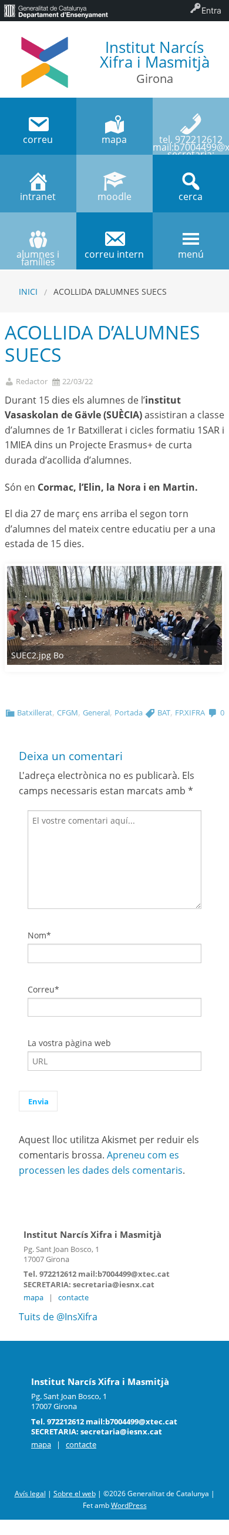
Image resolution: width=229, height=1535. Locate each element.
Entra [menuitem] (211, 10)
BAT (163, 712)
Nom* (39, 935)
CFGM (67, 712)
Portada (128, 712)
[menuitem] (56, 10)
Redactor (32, 381)
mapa (33, 1297)
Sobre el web (74, 1494)
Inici (28, 291)
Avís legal (30, 1494)
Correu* (43, 989)
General (96, 712)
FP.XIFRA (190, 712)
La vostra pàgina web (69, 1042)
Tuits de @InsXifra (58, 1316)
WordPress (129, 1505)
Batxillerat (34, 712)
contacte (73, 1297)
